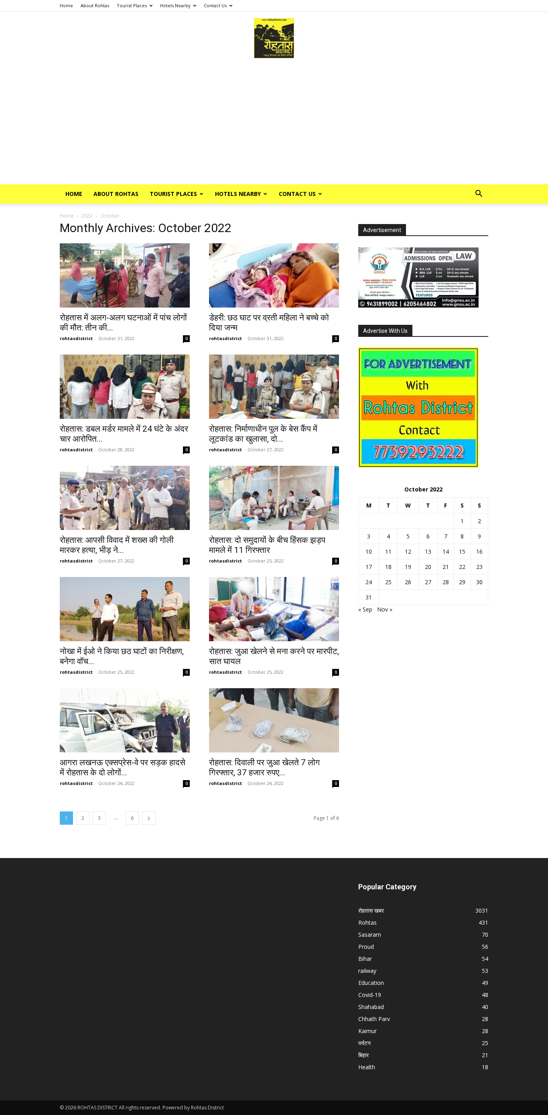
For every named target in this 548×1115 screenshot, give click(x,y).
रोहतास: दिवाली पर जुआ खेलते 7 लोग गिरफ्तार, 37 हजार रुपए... (264, 767)
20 (428, 567)
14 (445, 551)
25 (388, 582)
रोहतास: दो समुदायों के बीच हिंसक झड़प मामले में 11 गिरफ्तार (267, 545)
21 (445, 567)
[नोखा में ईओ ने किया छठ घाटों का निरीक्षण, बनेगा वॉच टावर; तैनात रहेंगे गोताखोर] (125, 609)
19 (408, 567)
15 (462, 551)
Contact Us (215, 5)
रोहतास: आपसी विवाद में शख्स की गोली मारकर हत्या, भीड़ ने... (117, 545)
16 (479, 551)
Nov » (384, 609)
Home (66, 5)
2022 (87, 215)
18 (388, 567)
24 (368, 582)
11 (388, 551)
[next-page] (149, 818)
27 (428, 582)
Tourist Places (132, 5)
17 (368, 567)
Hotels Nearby (175, 5)
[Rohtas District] (274, 38)
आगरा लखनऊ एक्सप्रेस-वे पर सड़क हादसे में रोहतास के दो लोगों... (122, 767)
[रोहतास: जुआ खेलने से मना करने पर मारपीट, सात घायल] (274, 609)
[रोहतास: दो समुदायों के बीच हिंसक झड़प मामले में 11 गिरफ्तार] (274, 498)
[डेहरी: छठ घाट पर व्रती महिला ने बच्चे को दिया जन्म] (274, 275)
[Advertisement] (274, 124)
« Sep (365, 609)
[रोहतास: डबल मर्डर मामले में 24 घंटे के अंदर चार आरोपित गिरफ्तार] (125, 387)
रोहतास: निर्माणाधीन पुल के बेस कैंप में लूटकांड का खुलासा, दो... (263, 434)
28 (445, 582)
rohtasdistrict (76, 338)
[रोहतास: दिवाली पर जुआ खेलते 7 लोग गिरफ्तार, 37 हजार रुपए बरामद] (274, 720)
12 (408, 551)
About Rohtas (95, 5)
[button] (478, 194)
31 (368, 597)
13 (428, 551)
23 (479, 567)
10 (368, 551)
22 (462, 567)
